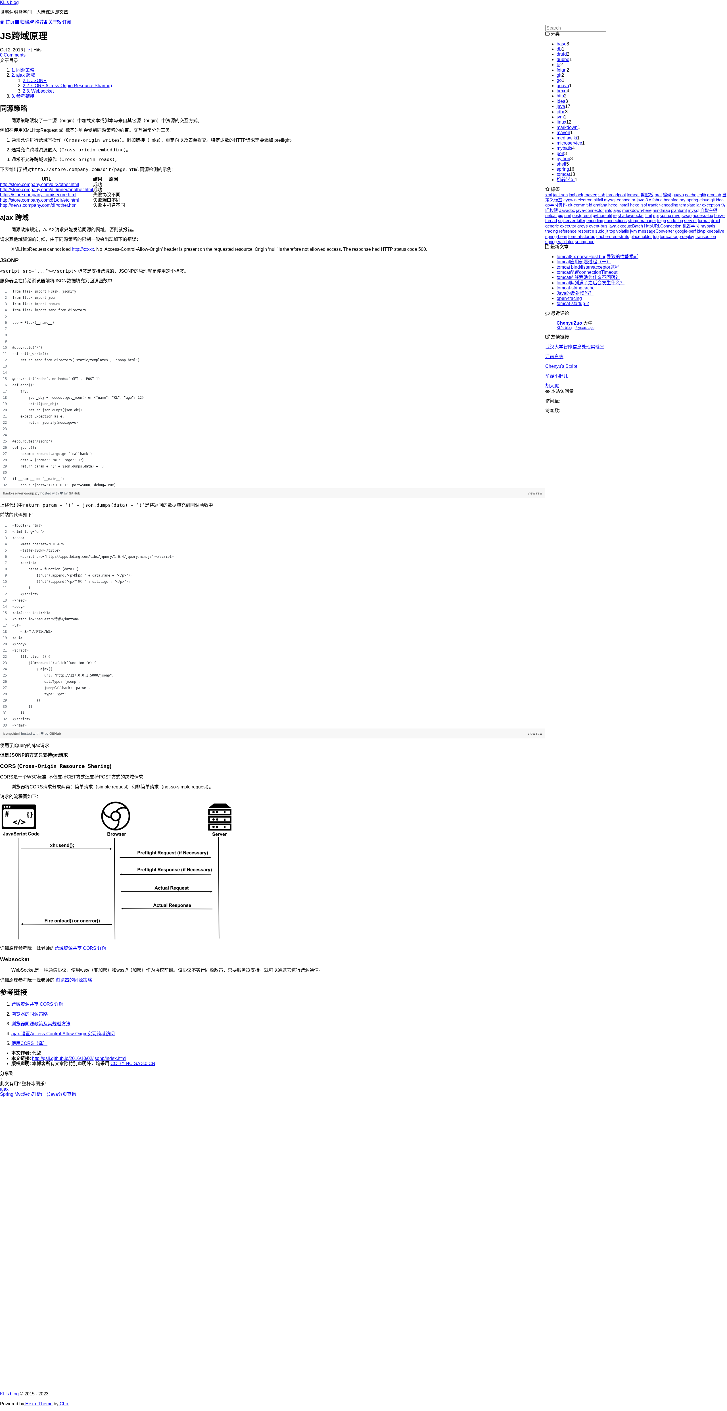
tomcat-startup (581, 236)
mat (658, 194)
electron (585, 199)
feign (562, 70)
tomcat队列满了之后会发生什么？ (590, 282)
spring (563, 169)
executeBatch (630, 226)
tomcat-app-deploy (677, 236)
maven (563, 132)
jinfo (608, 210)
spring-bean (556, 236)
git (559, 75)
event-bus (598, 226)
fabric (657, 199)
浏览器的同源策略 (74, 980)
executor (568, 226)
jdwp (701, 231)
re (615, 215)
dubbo (563, 59)
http (560, 95)
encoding (594, 220)
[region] (272, 388)
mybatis (564, 148)
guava (563, 85)
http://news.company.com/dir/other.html (39, 205)
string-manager (642, 220)
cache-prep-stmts (612, 236)
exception (711, 205)
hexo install (618, 205)
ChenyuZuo (569, 323)
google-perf (685, 231)
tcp (656, 236)
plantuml (679, 210)
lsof (643, 205)
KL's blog (9, 2)
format (704, 220)
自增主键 (708, 210)
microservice (569, 143)
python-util (602, 215)
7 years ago (584, 327)
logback (576, 194)
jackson (560, 194)
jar (698, 205)
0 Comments (13, 55)
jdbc (561, 111)
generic (552, 226)
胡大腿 (552, 385)
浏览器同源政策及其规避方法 (40, 1023)
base (562, 43)
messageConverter (656, 231)
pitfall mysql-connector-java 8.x (622, 199)
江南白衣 (554, 356)
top (612, 231)
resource (586, 231)
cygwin (569, 199)
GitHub (74, 493)
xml (548, 194)
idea (561, 101)
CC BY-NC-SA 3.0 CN (132, 1063)
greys (582, 226)
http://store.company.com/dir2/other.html (39, 184)
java (561, 106)
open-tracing (569, 298)
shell (561, 164)
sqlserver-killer (571, 220)
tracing (551, 231)
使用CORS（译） (29, 1043)
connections (615, 220)
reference (567, 231)
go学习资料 (556, 205)
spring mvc (670, 215)
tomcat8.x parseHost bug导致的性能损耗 (597, 256)
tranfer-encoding (663, 205)
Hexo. (30, 1403)
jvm (560, 116)
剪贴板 (647, 194)
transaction (705, 236)
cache (690, 194)
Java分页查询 (62, 1094)
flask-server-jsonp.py (21, 493)
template (687, 205)
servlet (690, 220)
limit (648, 215)
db (559, 49)
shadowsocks (631, 215)
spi (656, 215)
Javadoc (567, 210)
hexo (562, 90)
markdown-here (636, 210)
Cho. (64, 1403)
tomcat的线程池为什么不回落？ (588, 277)
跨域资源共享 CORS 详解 (80, 948)
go (559, 80)
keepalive (715, 231)
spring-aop (584, 241)
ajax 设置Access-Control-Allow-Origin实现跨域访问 (63, 1033)
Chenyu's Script (561, 366)
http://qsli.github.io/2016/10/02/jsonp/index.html (79, 1058)
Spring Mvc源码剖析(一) (24, 1094)
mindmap (661, 210)
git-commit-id (580, 205)
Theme (45, 1403)
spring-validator (559, 241)
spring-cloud (698, 199)
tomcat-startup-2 (573, 303)
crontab (714, 194)
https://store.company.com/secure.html (38, 194)
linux (561, 122)
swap (687, 215)
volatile (622, 231)
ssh (601, 194)
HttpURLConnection (662, 226)
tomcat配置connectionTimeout (587, 272)
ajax (4, 1089)
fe (28, 49)
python (563, 158)
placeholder (641, 236)
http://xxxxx (83, 249)
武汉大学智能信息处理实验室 (574, 347)
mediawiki (567, 137)
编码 (667, 194)
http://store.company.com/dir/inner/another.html (46, 189)
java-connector (590, 210)
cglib (701, 194)
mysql (693, 210)
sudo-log (675, 220)
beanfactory (675, 199)
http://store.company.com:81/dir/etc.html (39, 200)
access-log (703, 215)
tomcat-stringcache (576, 287)
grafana (600, 205)
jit (606, 231)
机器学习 (566, 179)
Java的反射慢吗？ (575, 293)
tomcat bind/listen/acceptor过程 (588, 267)
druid (562, 54)
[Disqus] (272, 1168)
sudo (599, 231)
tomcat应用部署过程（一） (584, 261)
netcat (551, 215)
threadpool (616, 194)
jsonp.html (12, 733)
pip (560, 215)
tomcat (563, 174)
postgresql (582, 215)
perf (560, 153)
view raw (535, 493)
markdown (567, 127)
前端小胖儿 (556, 376)
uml (567, 215)
